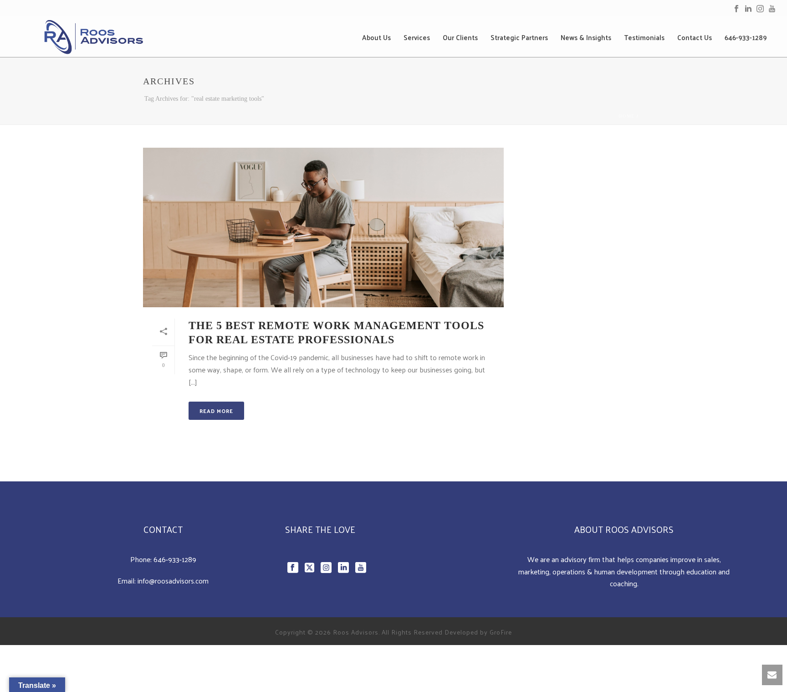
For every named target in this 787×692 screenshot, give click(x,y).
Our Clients (460, 37)
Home (626, 116)
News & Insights (586, 37)
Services (417, 37)
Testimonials (644, 37)
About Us (376, 37)
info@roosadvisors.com (173, 580)
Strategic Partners (519, 37)
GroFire (501, 632)
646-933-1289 (746, 37)
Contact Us (694, 37)
